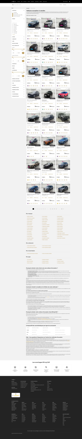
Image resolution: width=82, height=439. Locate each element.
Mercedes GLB (64, 404)
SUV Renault (23, 404)
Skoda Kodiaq (34, 416)
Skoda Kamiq (33, 417)
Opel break (54, 419)
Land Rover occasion (45, 224)
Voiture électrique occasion (31, 247)
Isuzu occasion (44, 216)
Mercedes (64, 402)
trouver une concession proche (46, 319)
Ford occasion (29, 234)
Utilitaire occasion (60, 261)
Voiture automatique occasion (32, 253)
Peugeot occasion (14, 403)
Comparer (39, 18)
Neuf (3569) (15, 12)
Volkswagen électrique (14, 417)
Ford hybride (23, 418)
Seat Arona (43, 416)
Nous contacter (33, 383)
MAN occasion (44, 229)
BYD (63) (15, 30)
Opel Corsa (54, 417)
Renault (23, 402)
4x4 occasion (29, 259)
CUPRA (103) (15, 31)
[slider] (12, 49)
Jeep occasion (44, 221)
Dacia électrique (34, 405)
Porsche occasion (60, 219)
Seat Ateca (43, 419)
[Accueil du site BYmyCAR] (14, 1)
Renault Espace (24, 405)
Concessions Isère (23, 387)
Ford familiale (23, 419)
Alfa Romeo (64, 420)
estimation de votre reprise (42, 318)
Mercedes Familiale (65, 403)
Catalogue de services (14, 388)
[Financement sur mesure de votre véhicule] (35, 369)
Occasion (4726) (16, 13)
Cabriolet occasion (45, 259)
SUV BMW (54, 405)
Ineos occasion (29, 239)
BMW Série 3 (54, 403)
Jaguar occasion (45, 219)
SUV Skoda (33, 419)
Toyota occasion (60, 231)
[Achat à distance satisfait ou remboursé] (67, 369)
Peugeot (13, 402)
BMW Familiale (54, 404)
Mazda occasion (45, 231)
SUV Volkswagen (14, 420)
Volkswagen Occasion (14, 418)
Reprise (48, 387)
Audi (43, 402)
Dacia (33, 402)
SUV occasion (59, 259)
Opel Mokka (54, 420)
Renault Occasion (24, 403)
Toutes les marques (14, 382)
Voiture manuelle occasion (47, 253)
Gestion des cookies (33, 388)
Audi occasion (29, 221)
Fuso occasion (29, 236)
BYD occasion (29, 224)
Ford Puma (23, 416)
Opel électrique (54, 416)
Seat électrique (44, 417)
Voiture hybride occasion (46, 247)
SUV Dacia (33, 404)
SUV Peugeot (13, 405)
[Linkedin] (47, 390)
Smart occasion (60, 226)
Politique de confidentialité (34, 387)
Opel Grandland (55, 418)
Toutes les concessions (14, 383)
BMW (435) (15, 29)
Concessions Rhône (23, 382)
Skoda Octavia (34, 418)
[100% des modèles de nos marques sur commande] (56, 369)
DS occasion (28, 231)
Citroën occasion (29, 226)
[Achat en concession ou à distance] (15, 369)
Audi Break (43, 405)
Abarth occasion (29, 216)
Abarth (64, 418)
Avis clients (32, 382)
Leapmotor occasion (45, 226)
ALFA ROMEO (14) (16, 25)
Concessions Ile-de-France (24, 383)
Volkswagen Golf (14, 416)
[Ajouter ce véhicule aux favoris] (27, 28)
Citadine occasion (45, 261)
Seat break (43, 418)
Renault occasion (60, 221)
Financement (49, 383)
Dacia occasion (29, 229)
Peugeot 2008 (13, 404)
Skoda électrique (34, 420)
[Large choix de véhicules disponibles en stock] (46, 369)
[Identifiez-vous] (69, 1)
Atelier (48, 382)
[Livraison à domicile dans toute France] (25, 369)
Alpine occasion (29, 219)
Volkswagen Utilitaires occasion (62, 234)
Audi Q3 (43, 403)
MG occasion (44, 234)
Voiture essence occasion (46, 245)
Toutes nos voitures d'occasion (67, 417)
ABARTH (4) (15, 24)
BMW (53, 402)
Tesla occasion (59, 229)
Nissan (63, 419)
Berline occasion (29, 261)
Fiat (63, 416)
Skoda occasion (60, 224)
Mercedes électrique (65, 405)
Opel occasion (59, 216)
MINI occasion (44, 236)
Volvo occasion (59, 236)
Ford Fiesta (23, 420)
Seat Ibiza (43, 420)
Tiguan (12, 419)
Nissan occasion (45, 239)
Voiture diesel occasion (30, 245)
